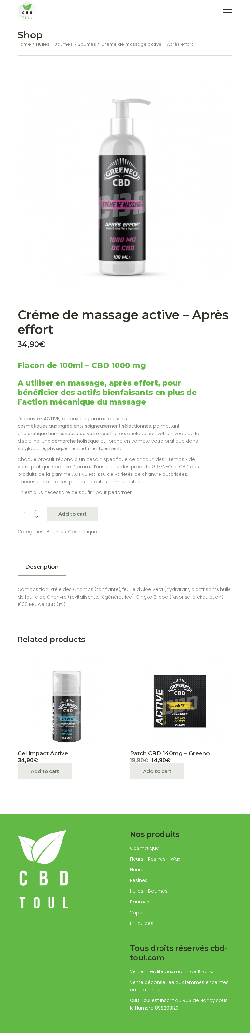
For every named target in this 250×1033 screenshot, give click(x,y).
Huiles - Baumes (149, 891)
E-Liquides (141, 923)
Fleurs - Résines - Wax (155, 859)
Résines (138, 880)
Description (42, 566)
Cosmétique (82, 532)
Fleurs (136, 869)
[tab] (42, 568)
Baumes (56, 532)
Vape (136, 912)
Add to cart (72, 514)
